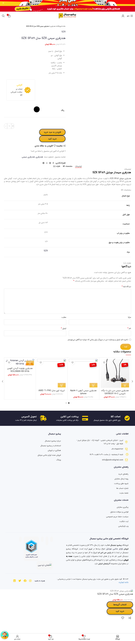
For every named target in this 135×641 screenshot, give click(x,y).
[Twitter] (19, 580)
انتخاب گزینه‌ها (119, 604)
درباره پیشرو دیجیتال (53, 440)
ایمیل (63, 328)
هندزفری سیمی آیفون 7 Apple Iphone (83, 392)
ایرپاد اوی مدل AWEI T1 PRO (51, 390)
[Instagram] (30, 580)
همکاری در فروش (54, 450)
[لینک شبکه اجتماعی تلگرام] (43, 163)
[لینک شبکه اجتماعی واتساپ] (46, 163)
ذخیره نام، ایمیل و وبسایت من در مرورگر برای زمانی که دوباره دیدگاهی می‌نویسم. (97, 339)
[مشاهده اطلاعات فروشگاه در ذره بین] (45, 565)
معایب (63, 317)
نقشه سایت (123, 493)
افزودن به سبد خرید (52, 132)
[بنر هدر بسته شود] (3, 3)
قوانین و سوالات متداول (119, 511)
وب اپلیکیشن (123, 526)
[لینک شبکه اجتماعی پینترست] (50, 163)
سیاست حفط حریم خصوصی (117, 516)
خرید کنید (52, 138)
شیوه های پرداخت (121, 483)
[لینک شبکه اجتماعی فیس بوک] (53, 163)
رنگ (62, 110)
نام (129, 328)
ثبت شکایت (123, 521)
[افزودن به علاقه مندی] (104, 362)
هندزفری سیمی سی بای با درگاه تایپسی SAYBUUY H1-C (115, 392)
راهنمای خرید (123, 474)
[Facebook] (25, 580)
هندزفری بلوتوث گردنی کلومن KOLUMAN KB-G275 (20, 370)
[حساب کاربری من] (123, 15)
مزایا (129, 317)
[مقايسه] (129, 618)
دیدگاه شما (126, 286)
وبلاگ (58, 459)
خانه (64, 26)
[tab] (78, 166)
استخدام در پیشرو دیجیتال (50, 445)
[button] (125, 385)
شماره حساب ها (122, 488)
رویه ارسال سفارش (121, 478)
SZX (64, 31)
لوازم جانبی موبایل (114, 548)
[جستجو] (3, 15)
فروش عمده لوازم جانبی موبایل (49, 455)
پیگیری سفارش (122, 507)
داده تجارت (123, 582)
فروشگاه (59, 26)
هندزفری (52, 26)
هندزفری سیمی (28, 157)
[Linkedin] (14, 580)
